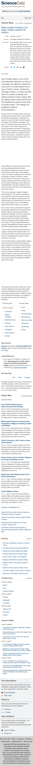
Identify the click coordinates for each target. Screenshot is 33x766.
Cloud (23, 310)
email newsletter (24, 11)
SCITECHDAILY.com (14, 507)
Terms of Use (28, 741)
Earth (23, 307)
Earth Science (9, 326)
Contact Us (7, 733)
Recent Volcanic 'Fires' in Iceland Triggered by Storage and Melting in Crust (16, 458)
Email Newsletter (9, 692)
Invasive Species (8, 591)
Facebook (7, 709)
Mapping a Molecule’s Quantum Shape (15, 560)
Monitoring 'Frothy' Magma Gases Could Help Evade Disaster (15, 475)
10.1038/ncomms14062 (19, 367)
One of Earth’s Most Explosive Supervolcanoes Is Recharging (12, 405)
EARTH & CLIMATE (6, 594)
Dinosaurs (6, 612)
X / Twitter (7, 712)
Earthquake (25, 326)
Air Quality (6, 603)
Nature (5, 585)
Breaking (4, 538)
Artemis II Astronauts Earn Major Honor (15, 568)
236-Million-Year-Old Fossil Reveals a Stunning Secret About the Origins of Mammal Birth (16, 529)
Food (4, 588)
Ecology (5, 597)
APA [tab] (19, 377)
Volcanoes (8, 311)
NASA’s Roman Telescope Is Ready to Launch (15, 564)
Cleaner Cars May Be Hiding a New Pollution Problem (16, 518)
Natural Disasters (8, 316)
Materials (4, 346)
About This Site (5, 739)
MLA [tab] (13, 377)
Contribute (20, 739)
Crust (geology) (26, 314)
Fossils (5, 615)
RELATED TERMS (24, 303)
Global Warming (10, 320)
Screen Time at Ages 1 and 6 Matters (15, 557)
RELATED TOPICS (7, 303)
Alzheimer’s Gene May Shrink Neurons (15, 573)
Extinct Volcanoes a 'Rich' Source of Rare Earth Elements (15, 441)
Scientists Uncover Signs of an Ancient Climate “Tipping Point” (14, 523)
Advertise (28, 739)
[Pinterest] (17, 67)
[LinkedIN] (20, 67)
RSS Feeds (8, 695)
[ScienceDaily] (13, 3)
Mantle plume (25, 317)
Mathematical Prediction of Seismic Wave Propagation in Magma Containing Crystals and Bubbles (16, 423)
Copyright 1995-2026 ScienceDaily (14, 744)
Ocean (23, 330)
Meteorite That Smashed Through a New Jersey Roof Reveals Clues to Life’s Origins (17, 650)
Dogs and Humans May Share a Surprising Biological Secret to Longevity (15, 513)
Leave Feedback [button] (9, 730)
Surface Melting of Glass (9, 491)
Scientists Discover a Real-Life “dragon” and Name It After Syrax (17, 633)
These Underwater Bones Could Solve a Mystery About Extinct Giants (16, 654)
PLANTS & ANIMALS (6, 582)
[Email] (24, 67)
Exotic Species (10, 333)
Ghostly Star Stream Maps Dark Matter (15, 551)
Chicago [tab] (27, 377)
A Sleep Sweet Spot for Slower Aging (15, 554)
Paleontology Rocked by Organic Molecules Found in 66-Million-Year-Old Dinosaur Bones (17, 671)
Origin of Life (7, 609)
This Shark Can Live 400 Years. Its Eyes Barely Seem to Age (16, 637)
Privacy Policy (5, 741)
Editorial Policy (17, 741)
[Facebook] (11, 67)
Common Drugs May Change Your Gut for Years (16, 544)
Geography (8, 329)
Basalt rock (25, 323)
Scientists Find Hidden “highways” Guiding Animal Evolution (17, 628)
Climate (7, 336)
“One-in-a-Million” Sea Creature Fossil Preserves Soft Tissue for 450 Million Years (17, 662)
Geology (7, 323)
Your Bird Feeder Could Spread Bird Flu (16, 548)
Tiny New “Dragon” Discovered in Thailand (17, 570)
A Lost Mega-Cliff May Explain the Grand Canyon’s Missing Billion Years (16, 645)
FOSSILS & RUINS (6, 606)
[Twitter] (14, 67)
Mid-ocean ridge (26, 320)
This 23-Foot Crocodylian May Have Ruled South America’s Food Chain (17, 666)
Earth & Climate (8, 308)
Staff (13, 739)
